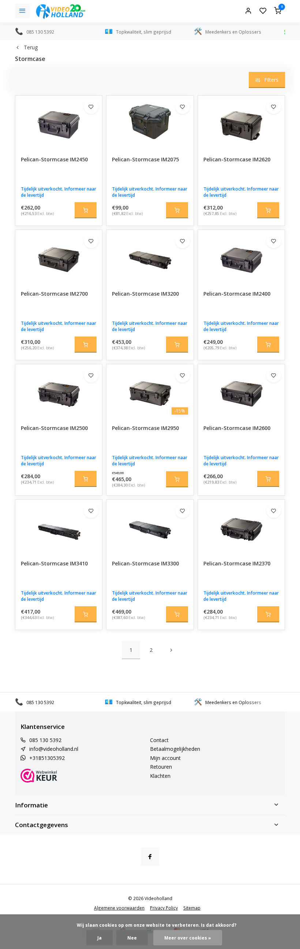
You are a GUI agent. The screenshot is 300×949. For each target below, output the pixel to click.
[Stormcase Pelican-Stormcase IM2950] (149, 391)
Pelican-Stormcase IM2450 (54, 159)
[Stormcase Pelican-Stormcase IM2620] (241, 123)
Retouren (161, 766)
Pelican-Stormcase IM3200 (145, 293)
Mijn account (165, 757)
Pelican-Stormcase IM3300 (145, 563)
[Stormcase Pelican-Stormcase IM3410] (58, 527)
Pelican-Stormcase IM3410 (54, 563)
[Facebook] (150, 857)
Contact (159, 740)
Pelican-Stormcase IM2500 (54, 427)
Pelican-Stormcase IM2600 (236, 427)
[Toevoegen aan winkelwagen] (86, 210)
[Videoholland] (60, 11)
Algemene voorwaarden (119, 908)
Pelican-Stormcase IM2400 (236, 293)
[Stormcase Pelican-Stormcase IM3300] (149, 527)
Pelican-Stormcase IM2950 (145, 427)
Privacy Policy (164, 908)
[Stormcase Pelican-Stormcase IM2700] (58, 257)
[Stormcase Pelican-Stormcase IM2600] (241, 391)
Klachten (160, 775)
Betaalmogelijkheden (175, 748)
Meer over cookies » (187, 938)
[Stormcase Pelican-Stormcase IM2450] (58, 123)
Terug (31, 47)
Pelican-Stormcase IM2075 (145, 159)
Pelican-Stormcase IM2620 (236, 159)
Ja (99, 938)
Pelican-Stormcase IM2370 (236, 563)
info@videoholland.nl (53, 748)
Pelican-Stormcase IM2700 (54, 293)
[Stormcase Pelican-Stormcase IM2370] (241, 527)
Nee (132, 938)
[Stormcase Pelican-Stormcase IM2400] (241, 257)
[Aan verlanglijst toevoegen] (91, 106)
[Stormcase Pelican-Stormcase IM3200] (149, 257)
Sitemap (191, 908)
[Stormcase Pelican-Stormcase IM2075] (149, 123)
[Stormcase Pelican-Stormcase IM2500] (58, 391)
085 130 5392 (45, 740)
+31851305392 (47, 757)
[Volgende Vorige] (171, 650)
